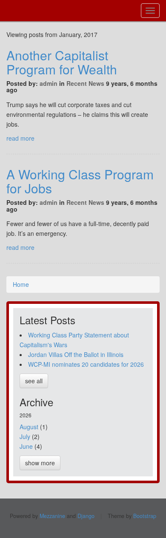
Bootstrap (144, 516)
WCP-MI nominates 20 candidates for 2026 (86, 364)
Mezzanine (52, 516)
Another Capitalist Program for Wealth (61, 62)
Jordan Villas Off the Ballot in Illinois (75, 354)
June (26, 446)
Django (85, 516)
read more (20, 138)
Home (21, 284)
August (29, 426)
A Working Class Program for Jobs (80, 181)
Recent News (85, 83)
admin (48, 83)
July (25, 436)
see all (34, 381)
